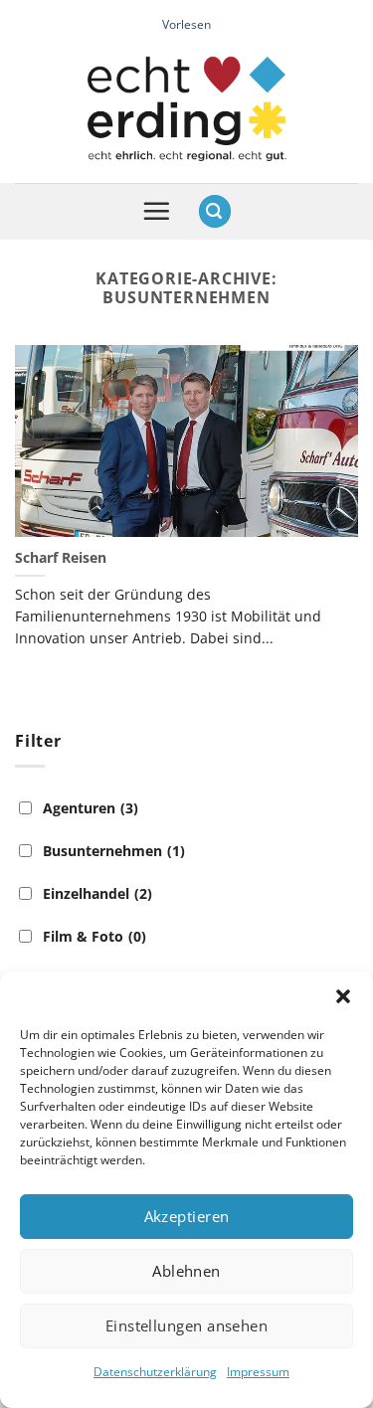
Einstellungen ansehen (186, 1325)
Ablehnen (186, 1271)
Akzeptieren (187, 1216)
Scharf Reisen (60, 558)
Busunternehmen (114, 850)
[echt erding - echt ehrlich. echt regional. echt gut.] (187, 108)
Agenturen (90, 807)
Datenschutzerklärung (155, 1371)
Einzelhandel (97, 893)
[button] (343, 996)
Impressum (258, 1371)
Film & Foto (94, 936)
